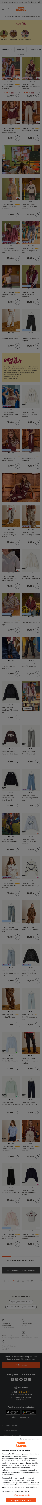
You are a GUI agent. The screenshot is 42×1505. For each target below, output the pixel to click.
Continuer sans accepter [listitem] (29, 1439)
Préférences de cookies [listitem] (21, 1495)
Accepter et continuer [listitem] (20, 1500)
